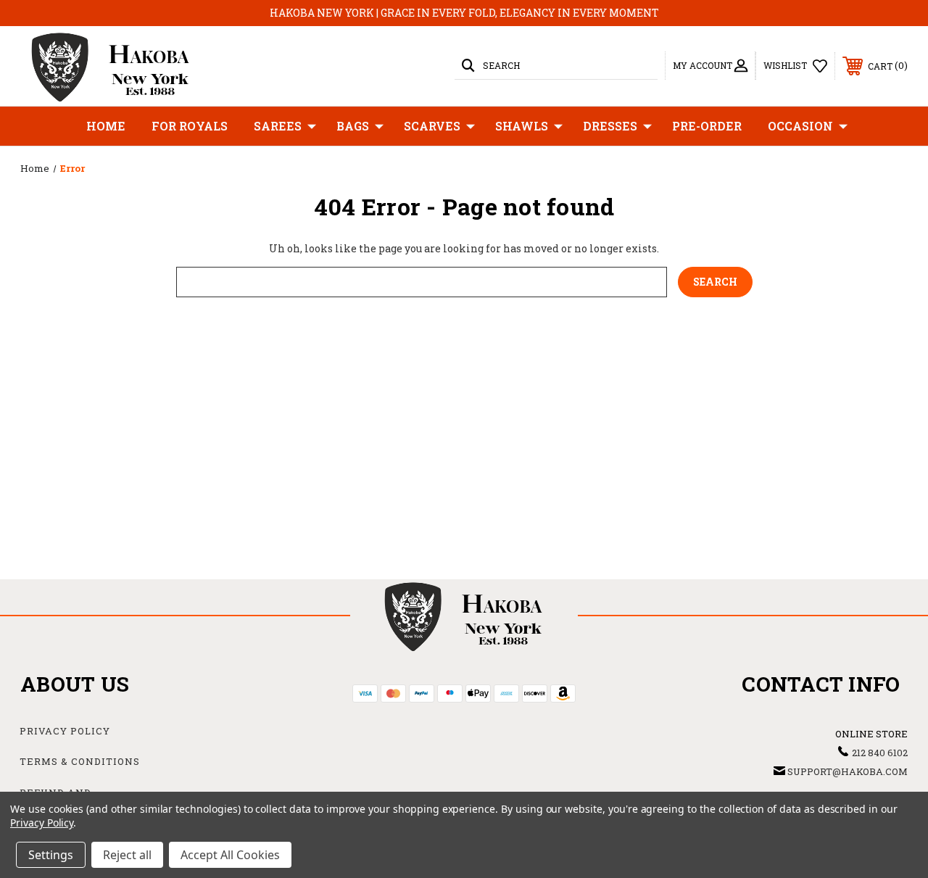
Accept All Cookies (230, 855)
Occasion (800, 125)
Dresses (610, 125)
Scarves (432, 125)
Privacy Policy (65, 730)
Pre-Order (707, 125)
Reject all (127, 855)
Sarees (278, 125)
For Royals (190, 125)
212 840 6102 (880, 752)
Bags (352, 125)
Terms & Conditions (80, 761)
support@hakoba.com (847, 771)
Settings (50, 855)
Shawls (521, 125)
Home (105, 125)
